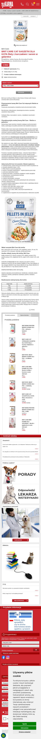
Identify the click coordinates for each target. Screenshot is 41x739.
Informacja (21, 92)
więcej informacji (19, 600)
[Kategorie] (38, 4)
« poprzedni (25, 16)
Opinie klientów (24, 315)
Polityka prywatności (7, 650)
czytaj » (36, 448)
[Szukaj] (27, 4)
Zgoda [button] (24, 724)
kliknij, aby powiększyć (21, 45)
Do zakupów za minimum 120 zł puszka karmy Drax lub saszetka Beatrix (20, 451)
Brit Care (5, 49)
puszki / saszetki (16, 10)
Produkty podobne (10, 315)
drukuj (33, 309)
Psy (5, 699)
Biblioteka (5, 545)
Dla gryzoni (4, 732)
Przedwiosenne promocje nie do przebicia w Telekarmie (16, 456)
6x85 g (28, 397)
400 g (28, 329)
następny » (33, 16)
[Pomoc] (22, 4)
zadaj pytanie (18, 540)
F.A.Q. (4, 584)
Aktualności (6, 440)
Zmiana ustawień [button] (24, 732)
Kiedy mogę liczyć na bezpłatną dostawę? (13, 593)
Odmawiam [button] (24, 728)
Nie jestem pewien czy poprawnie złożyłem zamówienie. (16, 588)
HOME (4, 10)
